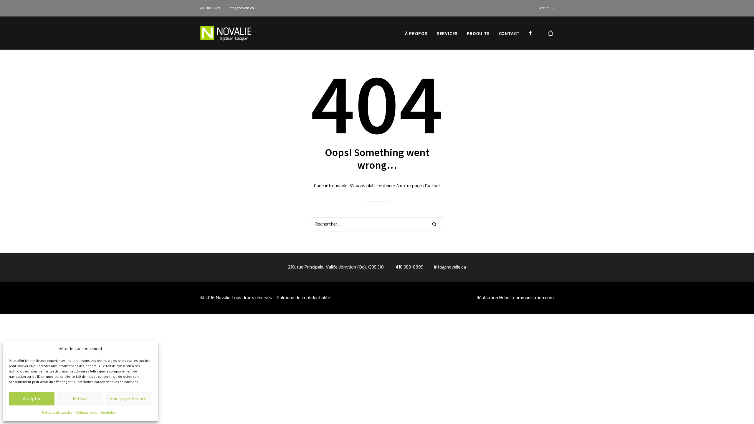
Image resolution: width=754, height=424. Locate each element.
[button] (434, 224)
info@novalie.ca (241, 8)
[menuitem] (546, 8)
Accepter (32, 399)
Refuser (80, 399)
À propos (416, 33)
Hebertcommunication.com (526, 298)
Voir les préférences (129, 399)
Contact (509, 33)
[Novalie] (225, 33)
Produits (478, 33)
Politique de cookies (57, 413)
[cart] (551, 32)
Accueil (544, 8)
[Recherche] (377, 224)
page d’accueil (426, 186)
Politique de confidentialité (95, 413)
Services (447, 33)
